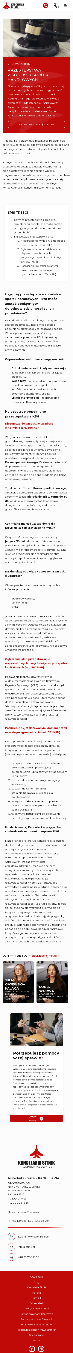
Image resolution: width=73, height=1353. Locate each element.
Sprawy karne (19, 63)
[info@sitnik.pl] (11, 1247)
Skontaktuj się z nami (36, 124)
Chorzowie (33, 1211)
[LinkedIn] (41, 1349)
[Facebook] (32, 1349)
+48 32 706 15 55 (28, 1257)
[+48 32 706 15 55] (11, 1257)
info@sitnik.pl (26, 1246)
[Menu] (65, 5)
